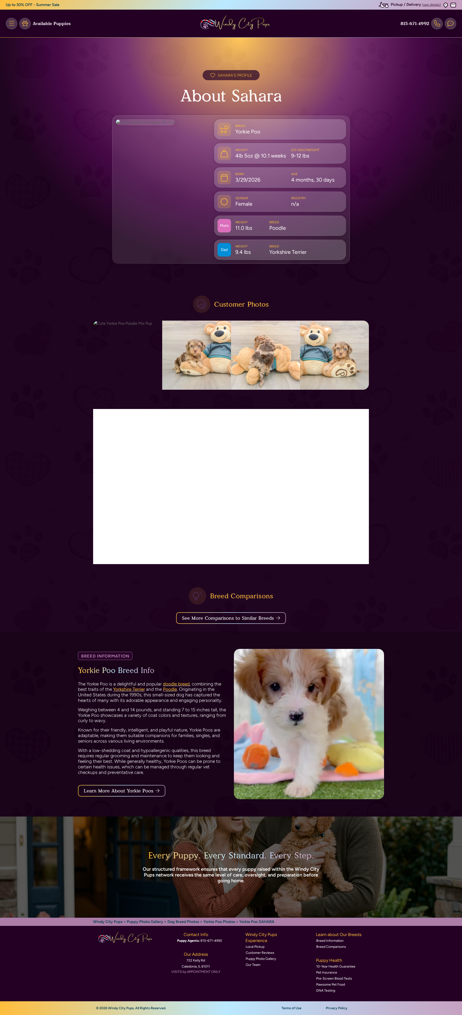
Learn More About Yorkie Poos (118, 791)
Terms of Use (292, 1008)
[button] (446, 5)
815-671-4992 (414, 23)
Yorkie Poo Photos (219, 921)
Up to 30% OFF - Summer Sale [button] (32, 4)
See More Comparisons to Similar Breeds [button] (228, 618)
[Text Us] (450, 23)
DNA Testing (325, 991)
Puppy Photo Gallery (145, 921)
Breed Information (330, 941)
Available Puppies (52, 23)
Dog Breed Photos (183, 921)
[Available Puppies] (25, 23)
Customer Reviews (260, 953)
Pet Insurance (326, 972)
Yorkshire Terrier (129, 689)
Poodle (170, 689)
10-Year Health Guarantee (335, 966)
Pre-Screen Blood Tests (334, 978)
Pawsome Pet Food (330, 984)
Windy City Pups (107, 921)
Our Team (253, 965)
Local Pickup (255, 947)
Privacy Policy (336, 1008)
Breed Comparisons (331, 947)
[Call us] (437, 23)
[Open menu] (11, 23)
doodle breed (176, 684)
